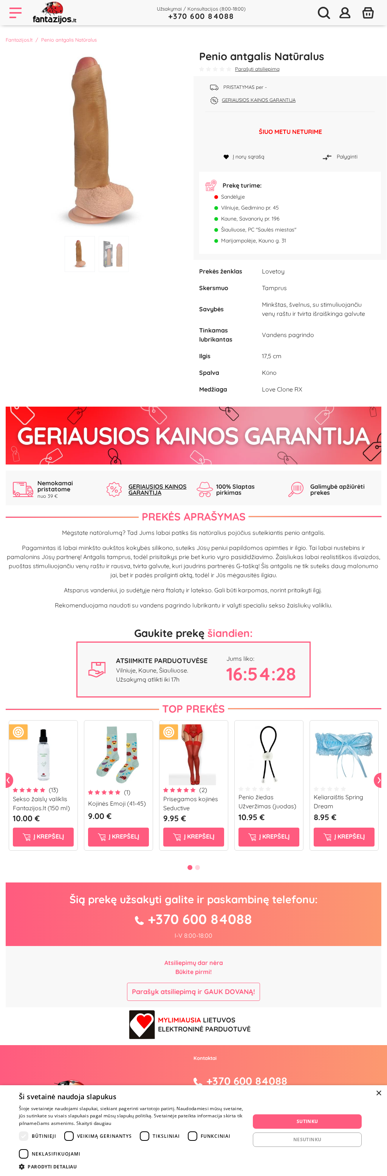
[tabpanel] (97, 141)
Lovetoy (273, 271)
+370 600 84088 (201, 16)
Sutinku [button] (307, 1121)
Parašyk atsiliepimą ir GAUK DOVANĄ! (193, 991)
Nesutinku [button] (307, 1139)
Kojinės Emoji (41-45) (117, 803)
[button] (131, 1166)
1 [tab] (80, 254)
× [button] (378, 1093)
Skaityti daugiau (93, 1123)
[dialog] (193, 1130)
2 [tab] (114, 254)
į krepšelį (48, 836)
